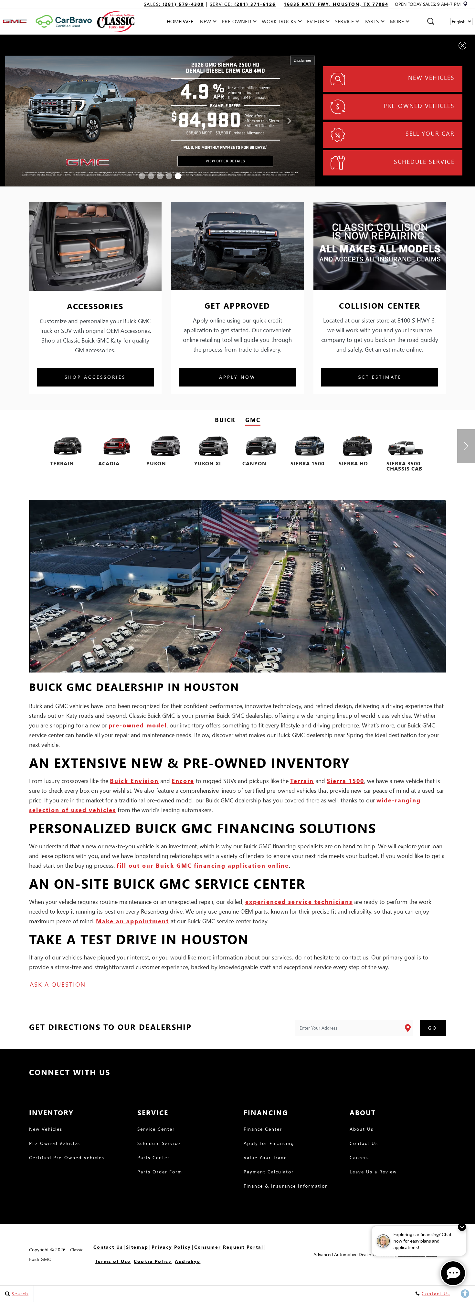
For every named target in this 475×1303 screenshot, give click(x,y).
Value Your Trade (265, 1157)
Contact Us (364, 1143)
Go (433, 1028)
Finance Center (263, 1129)
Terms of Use (113, 1261)
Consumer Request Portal (228, 1247)
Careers (359, 1157)
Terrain (302, 781)
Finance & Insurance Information (286, 1186)
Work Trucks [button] (278, 22)
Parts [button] (371, 22)
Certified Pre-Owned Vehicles (66, 1157)
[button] (431, 21)
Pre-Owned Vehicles (54, 1143)
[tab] (225, 420)
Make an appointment (132, 921)
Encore (183, 781)
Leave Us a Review (373, 1172)
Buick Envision (134, 781)
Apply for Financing (269, 1143)
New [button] (207, 22)
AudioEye (187, 1261)
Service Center (156, 1129)
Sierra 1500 (345, 781)
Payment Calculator (269, 1172)
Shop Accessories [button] (95, 377)
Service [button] (344, 22)
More (397, 22)
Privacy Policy (171, 1247)
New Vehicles (45, 1129)
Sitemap (137, 1247)
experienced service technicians (299, 901)
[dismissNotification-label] (462, 1227)
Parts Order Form (159, 1172)
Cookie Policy (153, 1261)
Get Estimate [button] (380, 377)
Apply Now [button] (237, 377)
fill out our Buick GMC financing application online (203, 865)
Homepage (180, 21)
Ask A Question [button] (58, 984)
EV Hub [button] (315, 22)
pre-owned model (138, 725)
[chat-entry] (453, 1273)
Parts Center (153, 1157)
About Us (362, 1129)
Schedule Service (158, 1143)
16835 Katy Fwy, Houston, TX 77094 (336, 4)
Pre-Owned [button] (236, 22)
